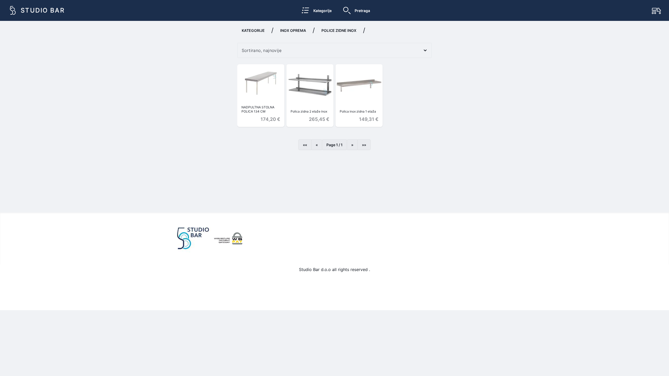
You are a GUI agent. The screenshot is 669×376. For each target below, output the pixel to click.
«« (305, 145)
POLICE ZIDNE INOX (338, 30)
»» (364, 145)
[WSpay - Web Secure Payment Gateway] (228, 238)
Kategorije (253, 30)
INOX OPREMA (293, 30)
